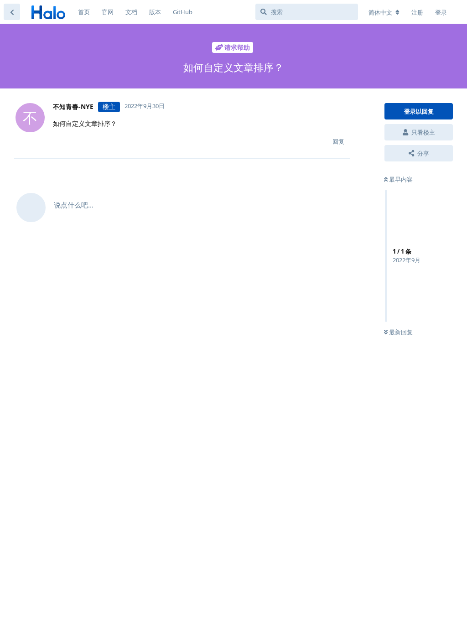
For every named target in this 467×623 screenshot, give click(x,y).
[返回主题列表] (12, 12)
